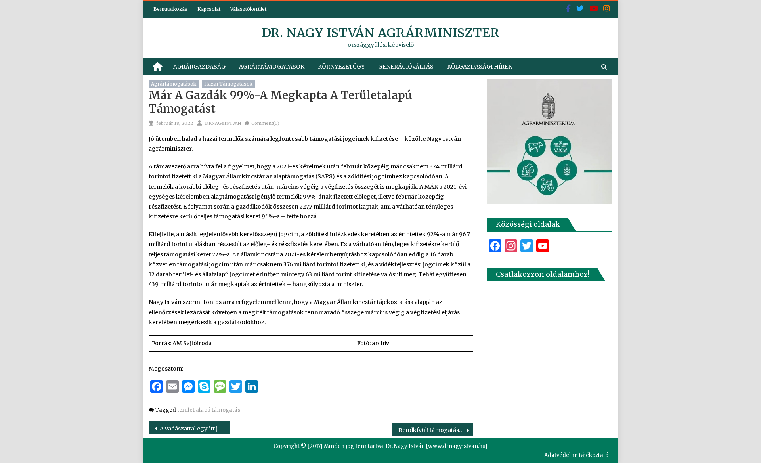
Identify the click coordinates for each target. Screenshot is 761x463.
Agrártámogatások (271, 66)
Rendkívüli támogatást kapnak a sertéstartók (435, 430)
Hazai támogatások (228, 84)
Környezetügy (341, 66)
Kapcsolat (208, 9)
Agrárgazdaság (199, 66)
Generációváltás (406, 66)
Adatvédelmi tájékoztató (576, 455)
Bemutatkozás (170, 9)
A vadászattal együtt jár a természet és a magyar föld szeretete (195, 428)
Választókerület (248, 9)
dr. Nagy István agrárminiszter (380, 33)
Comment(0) (265, 123)
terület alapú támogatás (208, 410)
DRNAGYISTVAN (223, 123)
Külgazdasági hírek (479, 66)
